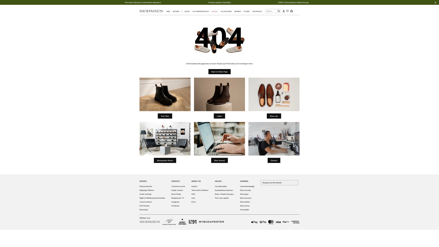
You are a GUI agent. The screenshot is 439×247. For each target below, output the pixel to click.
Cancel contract (145, 202)
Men (168, 11)
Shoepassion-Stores (165, 160)
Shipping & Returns (146, 190)
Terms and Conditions (199, 190)
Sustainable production (224, 190)
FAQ (193, 194)
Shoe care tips (245, 190)
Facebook (175, 206)
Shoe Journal (219, 160)
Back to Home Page (219, 72)
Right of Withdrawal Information (152, 198)
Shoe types (244, 194)
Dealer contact (177, 190)
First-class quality (222, 198)
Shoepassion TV (177, 198)
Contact (274, 160)
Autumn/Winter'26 (201, 11)
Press (193, 202)
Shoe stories (245, 206)
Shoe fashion (245, 202)
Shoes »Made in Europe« (224, 194)
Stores (247, 11)
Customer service (178, 186)
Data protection (145, 186)
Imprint (194, 186)
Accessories (226, 11)
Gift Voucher (144, 206)
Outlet (214, 11)
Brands (237, 11)
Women (176, 11)
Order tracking (145, 194)
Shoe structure (245, 198)
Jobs (193, 198)
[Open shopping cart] (291, 11)
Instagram (175, 202)
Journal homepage (247, 186)
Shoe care (274, 116)
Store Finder (176, 194)
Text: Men (165, 116)
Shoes (187, 11)
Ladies (219, 116)
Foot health (244, 209)
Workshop (257, 11)
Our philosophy (221, 186)
